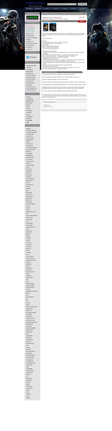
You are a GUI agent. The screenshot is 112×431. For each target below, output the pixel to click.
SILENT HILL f (29, 47)
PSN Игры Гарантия (30, 75)
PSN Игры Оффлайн (30, 77)
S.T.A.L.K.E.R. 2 (29, 49)
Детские (28, 108)
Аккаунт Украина (30, 31)
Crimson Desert (30, 35)
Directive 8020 (29, 33)
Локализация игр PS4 (31, 88)
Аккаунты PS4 (29, 71)
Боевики (28, 97)
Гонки (27, 106)
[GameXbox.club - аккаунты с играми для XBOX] (32, 19)
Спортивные (29, 110)
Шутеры (28, 104)
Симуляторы (29, 116)
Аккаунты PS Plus (30, 83)
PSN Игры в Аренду (30, 79)
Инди (27, 122)
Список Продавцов (31, 90)
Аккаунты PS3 (29, 73)
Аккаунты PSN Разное (31, 65)
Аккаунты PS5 (29, 69)
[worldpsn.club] (35, 3)
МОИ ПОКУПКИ (82, 4)
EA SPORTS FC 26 (29, 41)
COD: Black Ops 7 (30, 45)
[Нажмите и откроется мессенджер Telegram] (31, 59)
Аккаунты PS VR (30, 81)
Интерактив (29, 102)
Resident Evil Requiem (31, 37)
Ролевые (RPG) (29, 99)
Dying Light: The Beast (31, 43)
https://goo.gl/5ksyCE (79, 88)
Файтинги (28, 118)
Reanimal (28, 39)
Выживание (29, 120)
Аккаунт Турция (30, 29)
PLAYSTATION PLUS (30, 26)
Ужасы (28, 114)
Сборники (28, 67)
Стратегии (28, 112)
